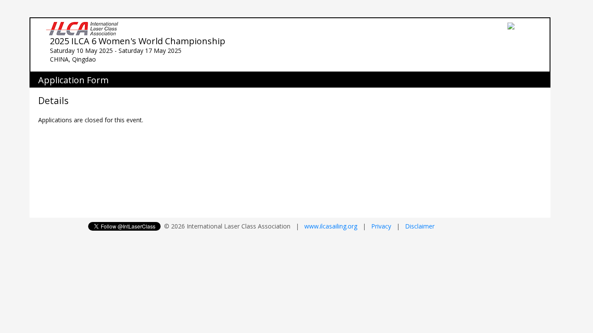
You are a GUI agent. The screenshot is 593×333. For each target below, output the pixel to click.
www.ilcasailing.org (330, 226)
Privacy (381, 226)
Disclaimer (420, 226)
